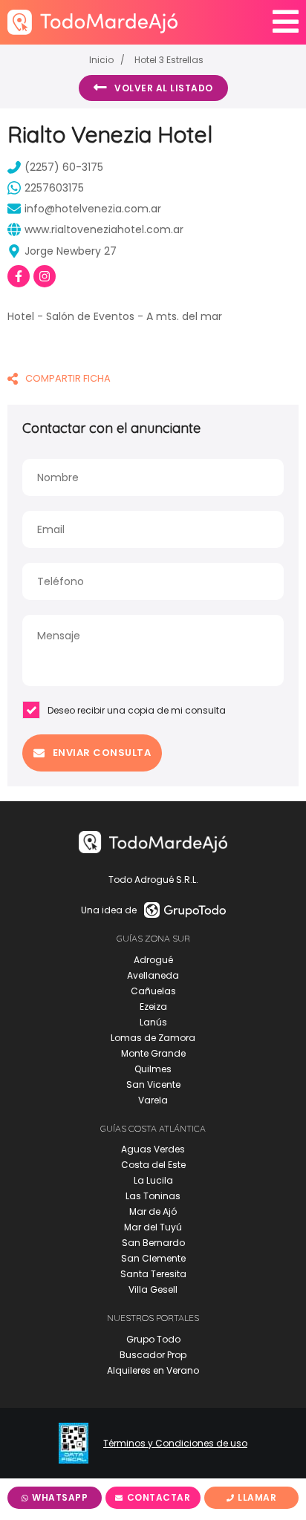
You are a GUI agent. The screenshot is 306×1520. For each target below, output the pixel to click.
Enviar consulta (102, 753)
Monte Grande (153, 1053)
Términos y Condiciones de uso (175, 1443)
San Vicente (153, 1084)
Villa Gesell (153, 1289)
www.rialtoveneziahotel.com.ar (104, 229)
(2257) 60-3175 (64, 167)
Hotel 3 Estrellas (169, 59)
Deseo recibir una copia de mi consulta (137, 710)
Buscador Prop (153, 1354)
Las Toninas (153, 1196)
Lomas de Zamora (153, 1037)
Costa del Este (153, 1164)
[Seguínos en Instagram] (44, 276)
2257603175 (54, 188)
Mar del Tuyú (153, 1227)
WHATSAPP (60, 1497)
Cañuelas (153, 991)
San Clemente (153, 1258)
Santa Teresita (153, 1274)
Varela (153, 1100)
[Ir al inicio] (92, 22)
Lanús (153, 1022)
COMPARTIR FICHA (68, 378)
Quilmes (153, 1069)
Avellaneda (153, 975)
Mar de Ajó (153, 1211)
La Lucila (153, 1180)
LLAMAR (257, 1497)
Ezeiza (153, 1006)
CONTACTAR (159, 1497)
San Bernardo (153, 1242)
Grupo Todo (153, 1339)
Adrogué (153, 959)
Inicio (101, 59)
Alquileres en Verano (153, 1370)
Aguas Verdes (153, 1149)
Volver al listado (163, 88)
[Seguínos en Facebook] (18, 276)
